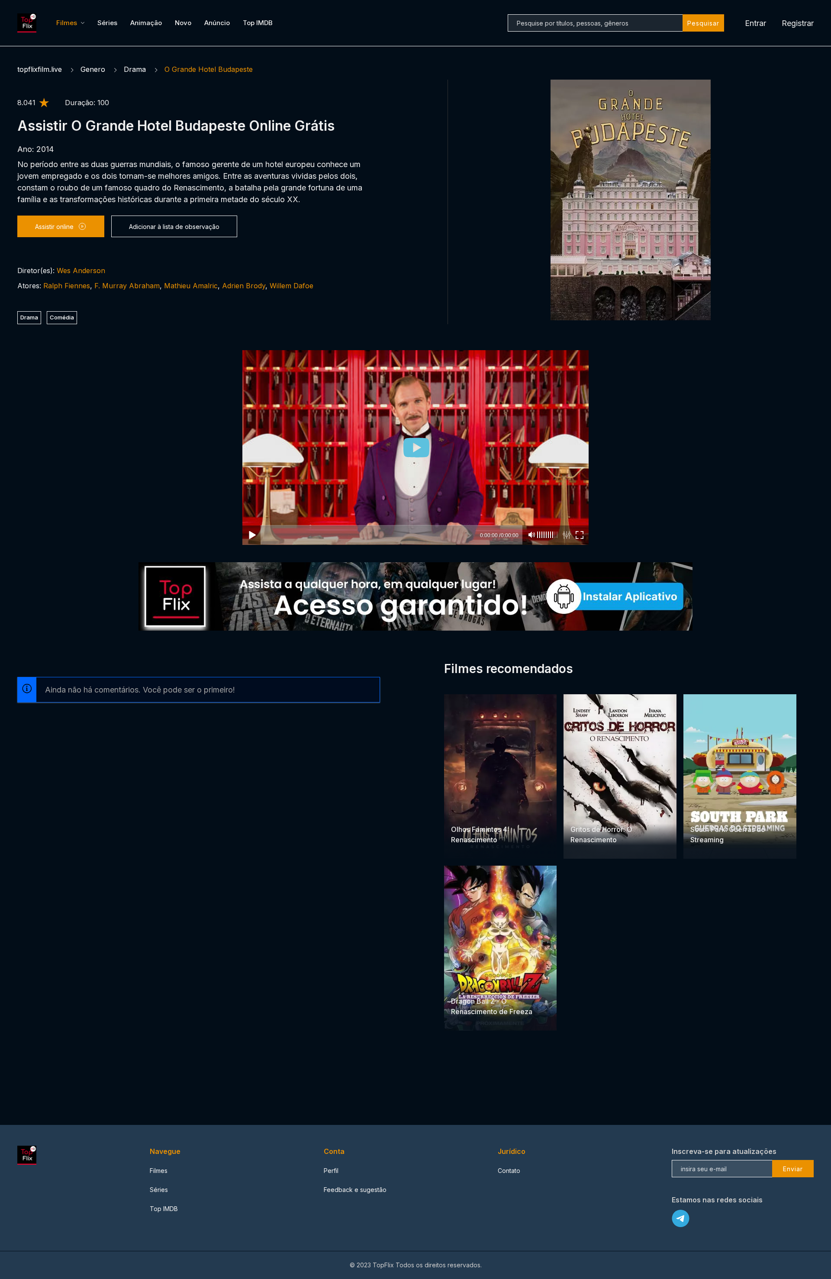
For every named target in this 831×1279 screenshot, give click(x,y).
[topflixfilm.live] (28, 22)
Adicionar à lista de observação (174, 226)
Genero (93, 69)
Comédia (62, 317)
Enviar (793, 1169)
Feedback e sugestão (355, 1189)
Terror (492, 812)
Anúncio (217, 23)
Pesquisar (703, 23)
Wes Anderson (81, 270)
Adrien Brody (243, 285)
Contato (509, 1170)
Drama (135, 69)
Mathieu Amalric (191, 285)
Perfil (331, 1170)
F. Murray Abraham (127, 285)
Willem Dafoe (291, 285)
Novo (183, 23)
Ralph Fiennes (66, 285)
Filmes (66, 23)
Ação (490, 984)
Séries (107, 23)
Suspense (466, 812)
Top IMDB (258, 23)
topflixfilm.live (39, 69)
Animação (146, 23)
